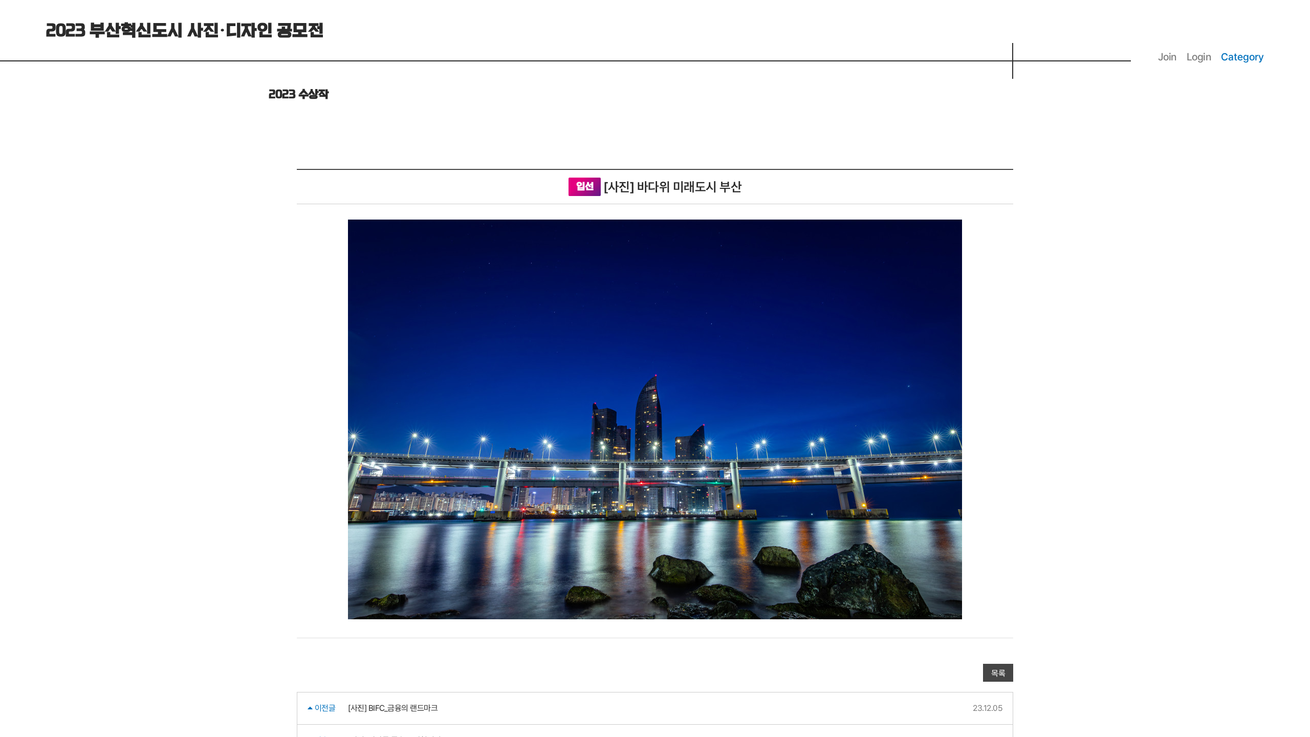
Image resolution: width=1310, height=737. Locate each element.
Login (1199, 56)
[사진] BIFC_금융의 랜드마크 (393, 708)
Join (1167, 56)
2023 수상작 (298, 94)
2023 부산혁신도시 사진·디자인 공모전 (184, 31)
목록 (998, 673)
